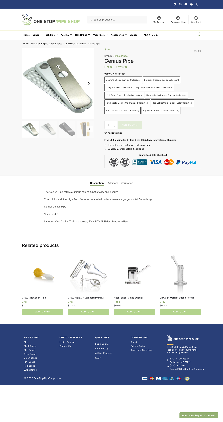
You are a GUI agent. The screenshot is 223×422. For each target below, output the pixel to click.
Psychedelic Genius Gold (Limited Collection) (127, 103)
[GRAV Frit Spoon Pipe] (42, 273)
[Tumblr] (197, 4)
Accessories (117, 35)
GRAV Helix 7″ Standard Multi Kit (86, 297)
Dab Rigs (50, 35)
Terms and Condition (141, 350)
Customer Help (178, 22)
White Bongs (30, 369)
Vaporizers (99, 35)
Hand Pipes (81, 35)
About (134, 342)
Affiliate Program (103, 353)
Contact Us (65, 346)
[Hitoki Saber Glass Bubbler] (134, 273)
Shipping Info (102, 344)
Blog (26, 342)
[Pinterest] (191, 4)
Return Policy (101, 348)
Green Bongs (30, 358)
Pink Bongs (29, 361)
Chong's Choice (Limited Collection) (123, 80)
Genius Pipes (120, 55)
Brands (133, 35)
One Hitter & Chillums (75, 43)
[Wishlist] (58, 257)
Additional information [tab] (120, 183)
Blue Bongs (29, 350)
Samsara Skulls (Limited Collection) (122, 110)
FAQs (98, 357)
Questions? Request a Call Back (199, 415)
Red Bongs (29, 365)
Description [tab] (97, 183)
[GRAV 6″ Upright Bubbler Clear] (180, 273)
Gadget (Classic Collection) (119, 87)
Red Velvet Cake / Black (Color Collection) (172, 103)
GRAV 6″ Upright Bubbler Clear (177, 297)
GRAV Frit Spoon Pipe (34, 297)
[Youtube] (186, 4)
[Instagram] (180, 4)
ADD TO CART (130, 124)
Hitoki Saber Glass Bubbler (128, 297)
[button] (89, 83)
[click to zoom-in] (58, 83)
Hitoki (117, 301)
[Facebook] (175, 4)
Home (26, 35)
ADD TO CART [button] (88, 311)
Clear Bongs (30, 354)
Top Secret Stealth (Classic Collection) (161, 110)
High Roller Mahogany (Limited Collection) (166, 95)
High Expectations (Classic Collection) (154, 87)
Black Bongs (30, 346)
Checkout (196, 22)
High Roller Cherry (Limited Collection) (124, 95)
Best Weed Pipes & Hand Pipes (46, 43)
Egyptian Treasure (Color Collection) (161, 80)
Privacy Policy (138, 346)
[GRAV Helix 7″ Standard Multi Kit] (88, 273)
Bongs (36, 35)
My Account (159, 22)
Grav (24, 301)
